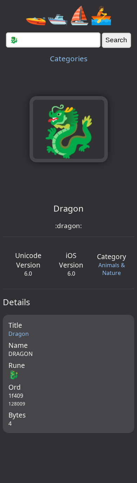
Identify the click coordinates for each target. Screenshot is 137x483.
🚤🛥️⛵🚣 (68, 15)
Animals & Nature (111, 269)
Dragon (18, 334)
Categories (68, 58)
